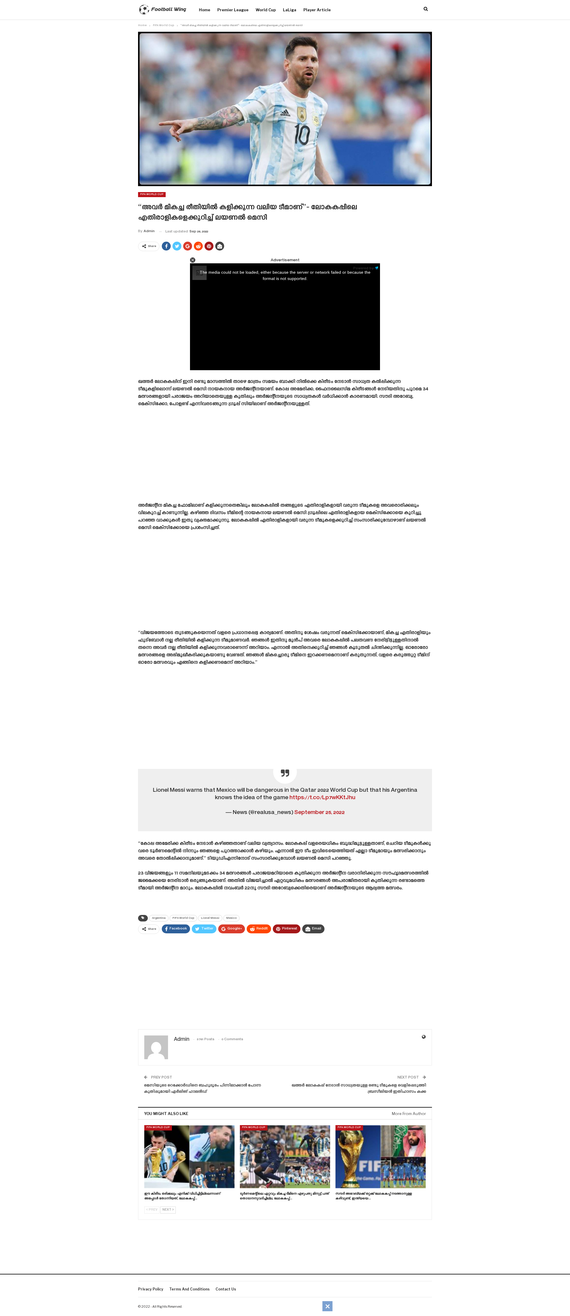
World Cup (266, 9)
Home (204, 9)
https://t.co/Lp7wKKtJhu (322, 798)
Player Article (317, 9)
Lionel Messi (210, 918)
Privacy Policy (150, 1289)
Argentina (159, 918)
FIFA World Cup (152, 194)
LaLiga (289, 9)
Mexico (231, 918)
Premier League (232, 9)
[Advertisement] (285, 456)
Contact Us (226, 1289)
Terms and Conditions (189, 1289)
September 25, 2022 (319, 813)
